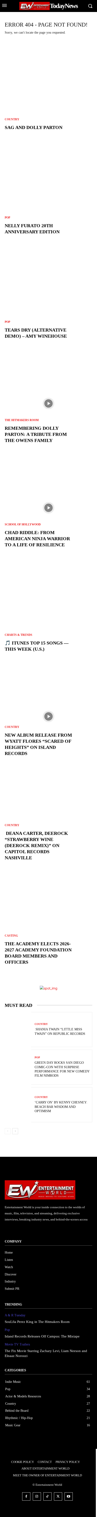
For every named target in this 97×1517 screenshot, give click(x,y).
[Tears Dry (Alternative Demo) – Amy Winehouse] (48, 299)
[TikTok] (47, 1496)
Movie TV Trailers (17, 1344)
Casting (11, 935)
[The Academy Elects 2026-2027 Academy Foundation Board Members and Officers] (48, 925)
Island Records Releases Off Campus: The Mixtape (42, 1336)
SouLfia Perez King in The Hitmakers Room (37, 1322)
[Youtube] (69, 1496)
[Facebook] (26, 1496)
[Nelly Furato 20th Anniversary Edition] (48, 194)
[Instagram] (37, 1496)
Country (12, 119)
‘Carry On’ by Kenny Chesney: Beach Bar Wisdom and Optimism (61, 1107)
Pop (7, 217)
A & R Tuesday (15, 1315)
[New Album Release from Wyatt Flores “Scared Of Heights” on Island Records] (48, 716)
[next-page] (15, 1131)
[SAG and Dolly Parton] (48, 90)
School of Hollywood (23, 524)
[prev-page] (8, 1131)
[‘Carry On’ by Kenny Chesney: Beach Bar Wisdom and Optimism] (18, 1105)
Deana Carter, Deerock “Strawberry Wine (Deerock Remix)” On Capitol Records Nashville (36, 845)
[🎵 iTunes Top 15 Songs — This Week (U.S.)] (48, 612)
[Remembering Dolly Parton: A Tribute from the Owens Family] (48, 403)
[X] (58, 1496)
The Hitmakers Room (22, 420)
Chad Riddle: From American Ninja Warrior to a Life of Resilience (37, 538)
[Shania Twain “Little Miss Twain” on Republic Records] (18, 1030)
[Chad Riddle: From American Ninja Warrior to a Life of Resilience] (48, 507)
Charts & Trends (18, 634)
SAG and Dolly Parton (33, 127)
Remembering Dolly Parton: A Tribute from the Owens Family (36, 434)
